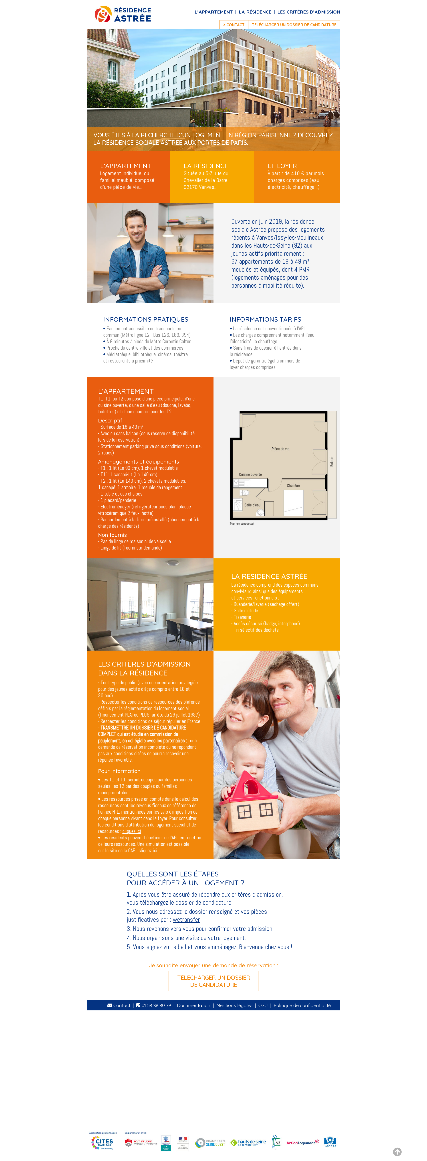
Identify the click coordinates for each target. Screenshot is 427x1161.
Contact (121, 1005)
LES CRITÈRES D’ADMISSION (308, 12)
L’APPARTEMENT (214, 12)
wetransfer (186, 920)
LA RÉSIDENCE (255, 12)
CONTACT (235, 24)
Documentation (193, 1005)
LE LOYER (282, 166)
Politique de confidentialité (302, 1005)
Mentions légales (234, 1005)
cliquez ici (131, 831)
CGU (263, 1005)
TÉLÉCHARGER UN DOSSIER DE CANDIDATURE (294, 24)
